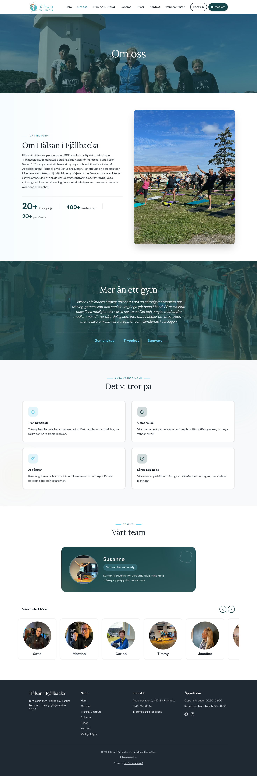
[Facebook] (186, 714)
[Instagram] (192, 714)
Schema (125, 7)
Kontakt (155, 7)
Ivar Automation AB (133, 763)
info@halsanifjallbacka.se (147, 712)
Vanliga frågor (175, 7)
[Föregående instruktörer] (222, 609)
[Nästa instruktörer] (231, 609)
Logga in (198, 7)
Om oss (82, 7)
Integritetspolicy (128, 757)
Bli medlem (218, 7)
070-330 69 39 (142, 706)
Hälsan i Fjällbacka (47, 693)
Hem (69, 7)
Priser (140, 7)
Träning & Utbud (104, 7)
